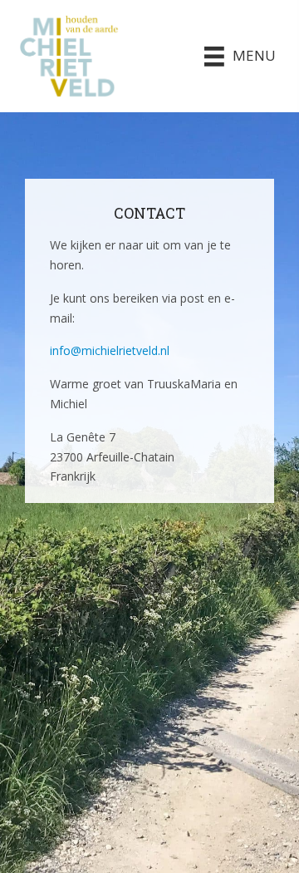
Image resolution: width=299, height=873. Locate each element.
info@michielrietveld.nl (109, 350)
